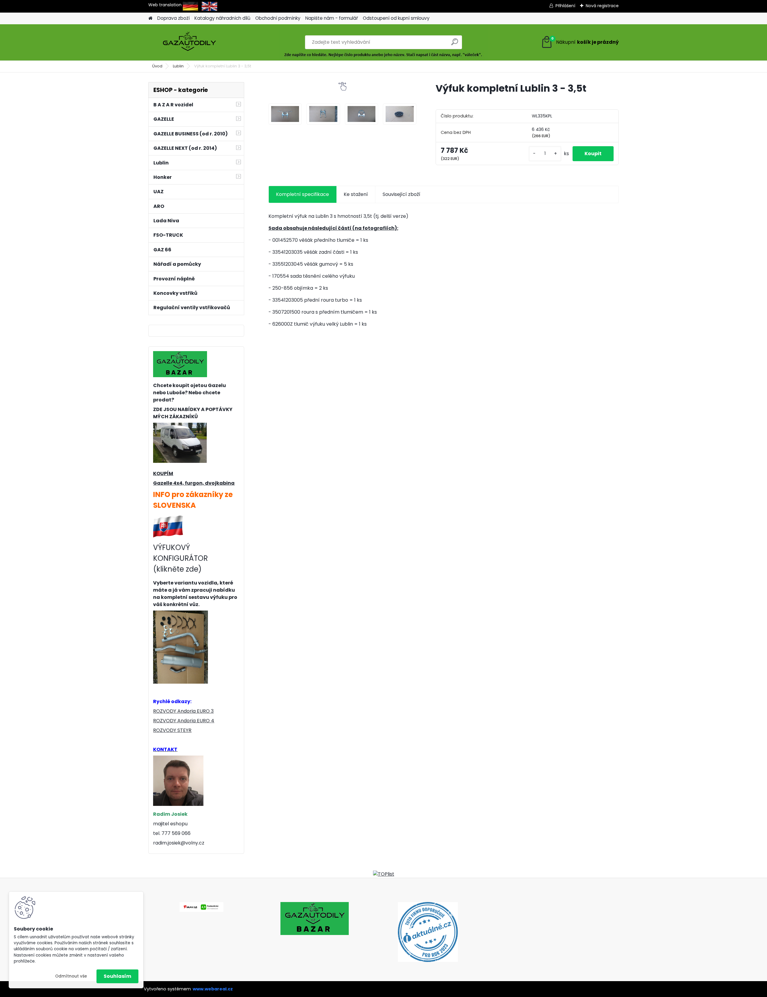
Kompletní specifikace (302, 194)
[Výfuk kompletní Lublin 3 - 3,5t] (285, 114)
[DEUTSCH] (190, 5)
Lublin (178, 66)
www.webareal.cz (213, 989)
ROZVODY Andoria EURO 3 (183, 711)
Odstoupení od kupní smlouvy (396, 18)
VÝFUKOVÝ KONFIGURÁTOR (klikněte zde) (180, 558)
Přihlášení (565, 6)
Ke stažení (356, 194)
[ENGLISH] (209, 5)
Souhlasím (117, 976)
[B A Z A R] (180, 354)
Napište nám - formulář (331, 18)
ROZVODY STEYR (172, 730)
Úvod (157, 66)
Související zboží (401, 194)
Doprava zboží (173, 18)
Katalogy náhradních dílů (222, 18)
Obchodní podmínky (278, 18)
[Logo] (189, 42)
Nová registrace (602, 6)
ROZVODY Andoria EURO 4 (183, 720)
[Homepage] (150, 18)
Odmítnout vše (71, 976)
